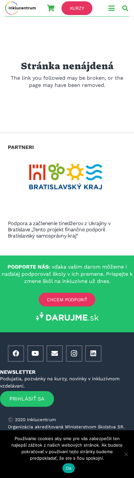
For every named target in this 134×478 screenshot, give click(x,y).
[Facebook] (16, 353)
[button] (111, 8)
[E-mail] (55, 353)
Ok (69, 468)
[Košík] (51, 8)
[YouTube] (35, 353)
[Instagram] (74, 353)
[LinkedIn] (93, 353)
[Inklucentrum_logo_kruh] (20, 8)
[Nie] (126, 454)
